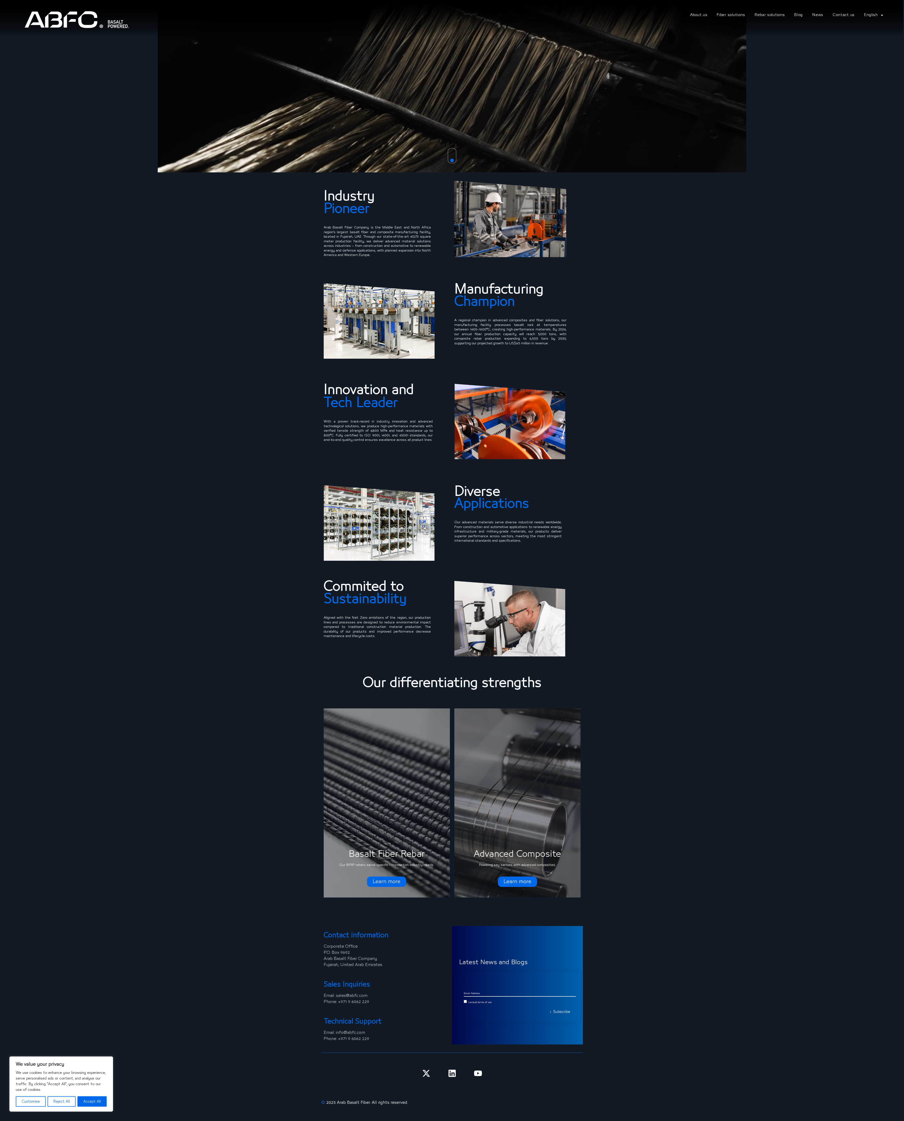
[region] (61, 1084)
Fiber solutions (731, 15)
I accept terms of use (480, 1002)
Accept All (92, 1101)
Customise (31, 1101)
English (871, 15)
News (817, 15)
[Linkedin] (452, 1073)
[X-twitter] (426, 1073)
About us (698, 15)
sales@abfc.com (351, 996)
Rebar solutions (770, 15)
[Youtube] (478, 1073)
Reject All (61, 1101)
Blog (798, 15)
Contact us (844, 15)
